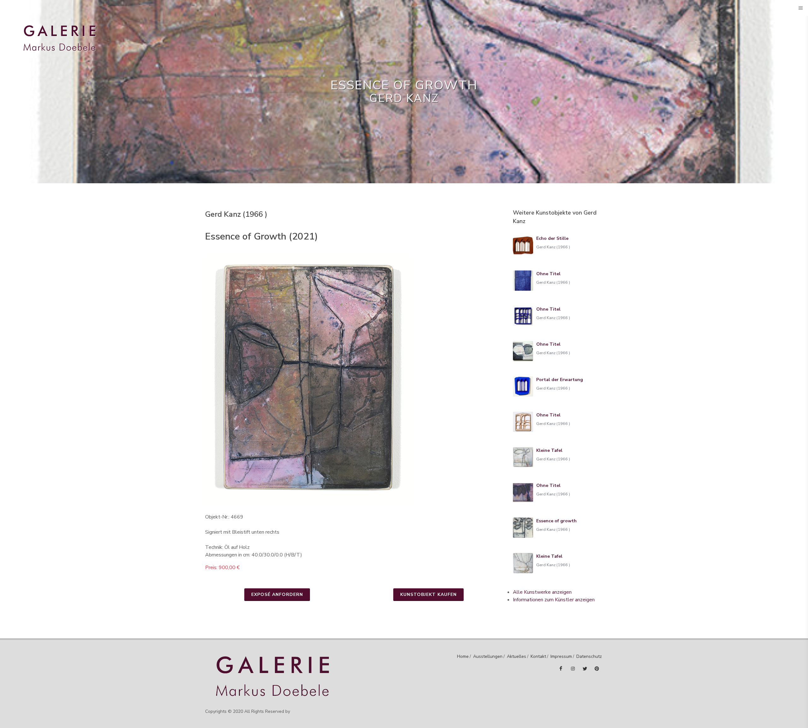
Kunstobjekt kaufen (428, 595)
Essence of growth (556, 521)
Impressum (561, 656)
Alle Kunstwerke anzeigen (542, 592)
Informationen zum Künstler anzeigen (554, 599)
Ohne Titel (548, 274)
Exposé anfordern (277, 595)
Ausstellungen (487, 656)
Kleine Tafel (549, 450)
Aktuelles (516, 656)
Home (463, 656)
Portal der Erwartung (559, 380)
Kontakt (538, 656)
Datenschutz (589, 656)
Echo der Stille (552, 238)
